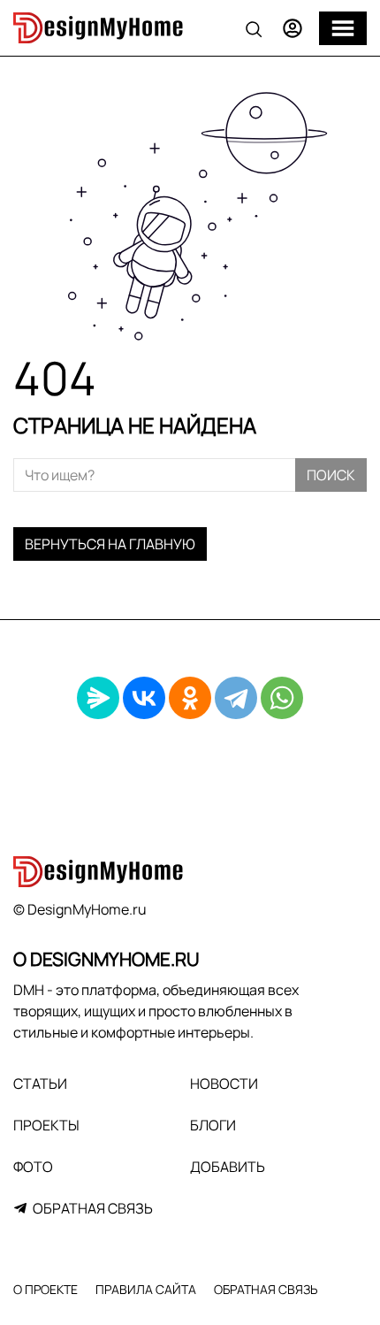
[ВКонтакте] (144, 698)
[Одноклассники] (190, 698)
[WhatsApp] (282, 698)
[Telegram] (236, 698)
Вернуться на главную (110, 544)
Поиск (331, 475)
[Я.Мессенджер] (98, 698)
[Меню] (343, 28)
